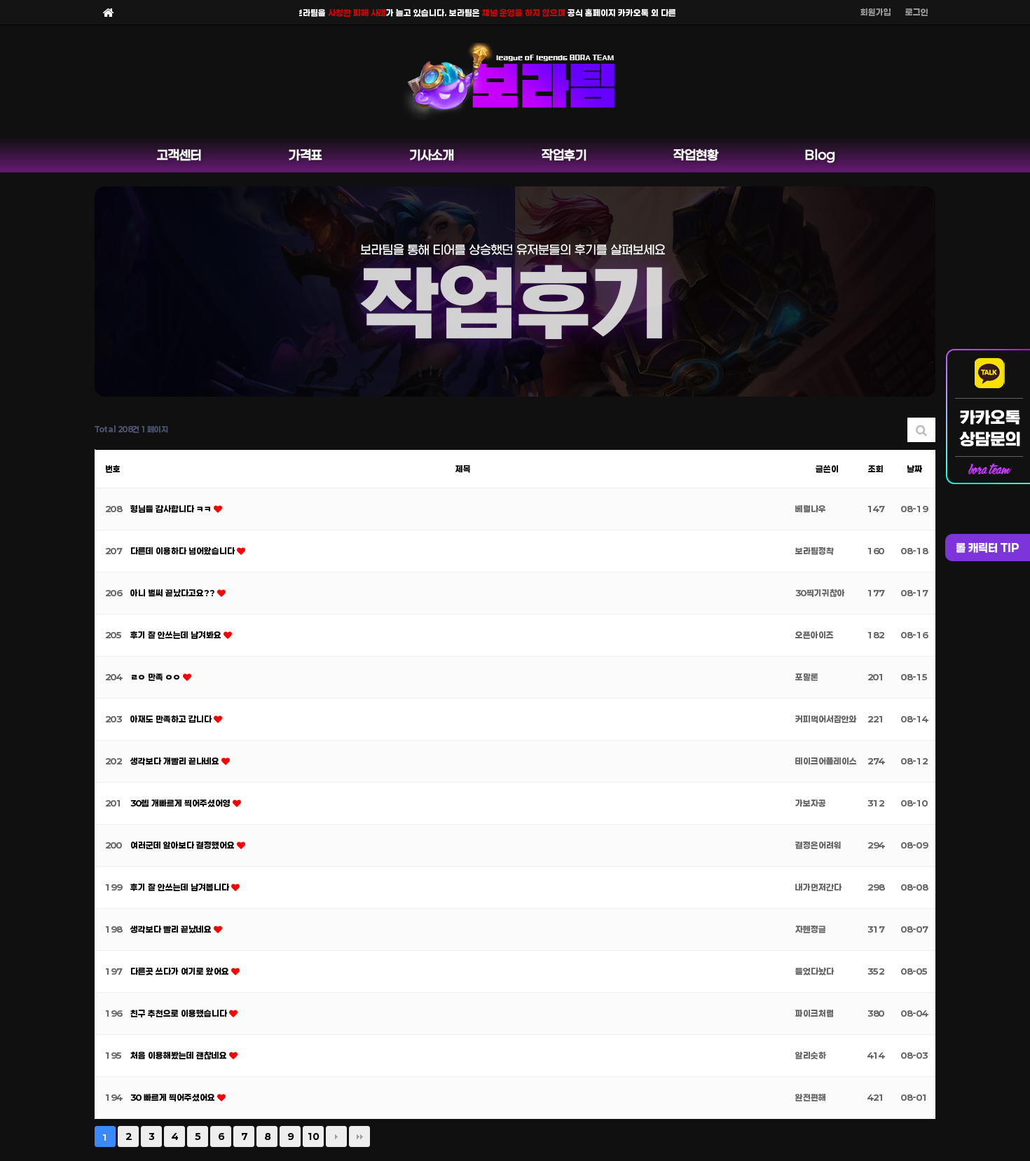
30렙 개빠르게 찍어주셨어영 (181, 803)
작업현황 (695, 155)
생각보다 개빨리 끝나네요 (175, 761)
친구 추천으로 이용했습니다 (179, 1013)
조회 (876, 469)
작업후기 (564, 155)
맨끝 (359, 1136)
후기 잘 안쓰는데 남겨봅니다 (180, 887)
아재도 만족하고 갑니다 (172, 719)
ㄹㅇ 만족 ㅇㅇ (156, 677)
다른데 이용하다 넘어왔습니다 (183, 551)
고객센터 (179, 155)
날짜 (914, 469)
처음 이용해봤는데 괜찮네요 (179, 1055)
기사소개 (431, 155)
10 (313, 1136)
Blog (820, 155)
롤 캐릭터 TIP (987, 547)
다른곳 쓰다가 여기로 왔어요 (180, 971)
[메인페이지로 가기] (109, 12)
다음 (336, 1136)
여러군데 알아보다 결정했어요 (183, 845)
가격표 (305, 155)
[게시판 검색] (921, 430)
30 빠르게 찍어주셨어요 (173, 1097)
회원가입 (875, 12)
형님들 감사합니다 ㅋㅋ (172, 509)
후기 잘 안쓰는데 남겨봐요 (177, 635)
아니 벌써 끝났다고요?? (173, 593)
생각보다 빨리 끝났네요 (172, 929)
